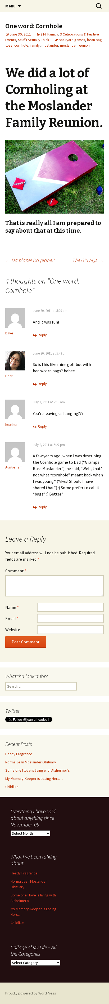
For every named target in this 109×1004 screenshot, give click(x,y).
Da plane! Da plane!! (30, 260)
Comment (15, 570)
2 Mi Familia (49, 34)
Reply (42, 335)
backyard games (72, 39)
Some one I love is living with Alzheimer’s (37, 770)
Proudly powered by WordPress (30, 993)
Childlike (12, 786)
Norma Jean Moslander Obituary (30, 762)
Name (12, 607)
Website (12, 629)
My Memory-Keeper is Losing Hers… (34, 778)
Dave (9, 333)
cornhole (21, 45)
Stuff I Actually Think (33, 39)
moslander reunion (75, 45)
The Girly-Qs (88, 260)
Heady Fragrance (18, 753)
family (35, 45)
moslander (50, 45)
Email (12, 618)
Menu (10, 5)
